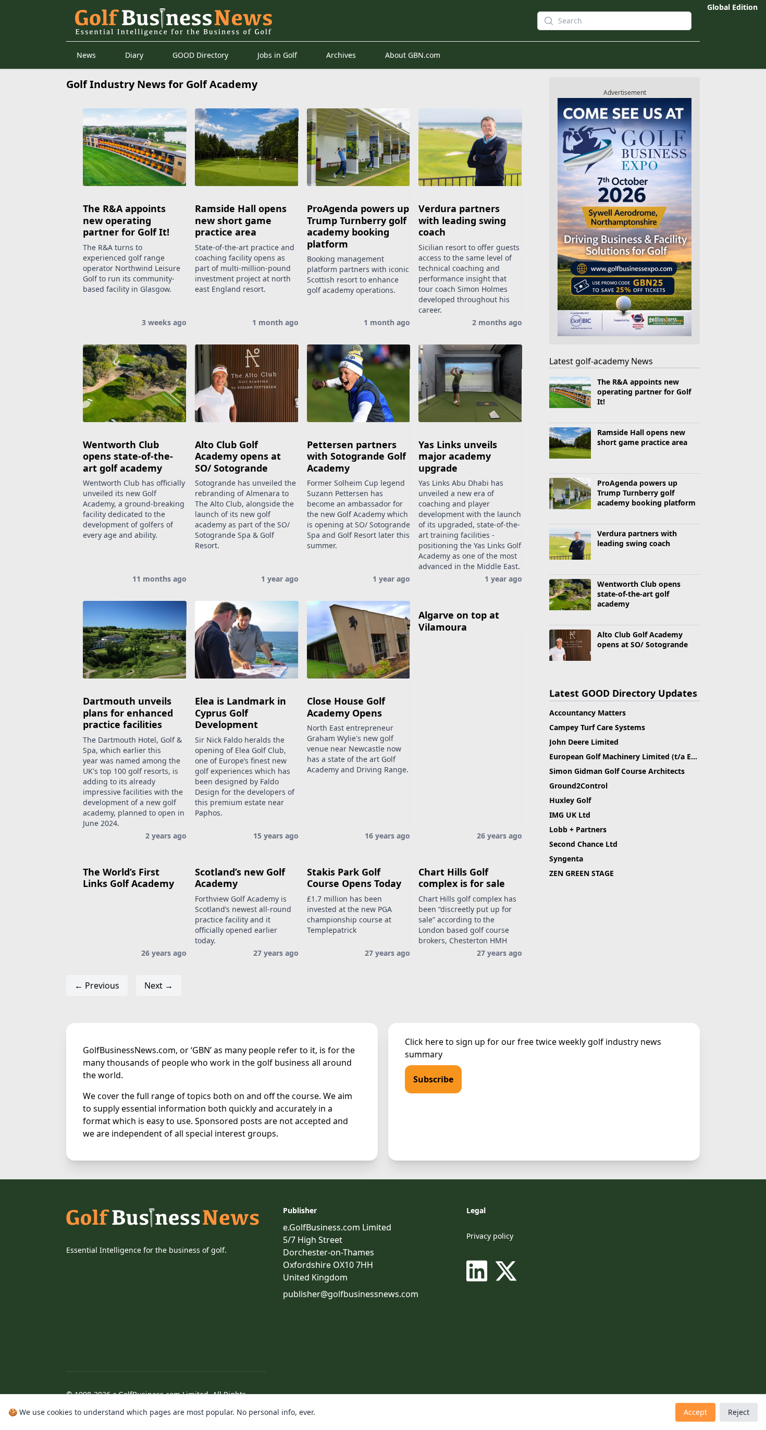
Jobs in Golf (277, 55)
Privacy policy (489, 1236)
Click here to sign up (445, 1041)
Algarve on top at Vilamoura (458, 621)
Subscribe (433, 1079)
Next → (158, 985)
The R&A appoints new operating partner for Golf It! (126, 220)
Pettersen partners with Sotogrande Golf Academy (356, 456)
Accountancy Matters (587, 713)
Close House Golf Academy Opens (346, 707)
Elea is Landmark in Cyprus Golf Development (240, 713)
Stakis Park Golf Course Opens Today (354, 878)
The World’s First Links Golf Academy (128, 878)
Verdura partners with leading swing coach (462, 220)
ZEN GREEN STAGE (581, 873)
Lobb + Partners (578, 829)
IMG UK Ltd (569, 815)
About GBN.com (412, 55)
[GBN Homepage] (297, 21)
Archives (341, 55)
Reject (738, 1412)
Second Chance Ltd (583, 844)
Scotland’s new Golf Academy (240, 878)
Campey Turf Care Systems (597, 727)
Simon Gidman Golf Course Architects (617, 771)
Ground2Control (578, 786)
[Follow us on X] (506, 1271)
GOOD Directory (200, 55)
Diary (134, 55)
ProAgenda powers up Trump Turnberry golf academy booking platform (358, 226)
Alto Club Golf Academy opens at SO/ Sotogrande (238, 456)
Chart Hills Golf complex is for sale (461, 878)
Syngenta (566, 859)
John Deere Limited (584, 742)
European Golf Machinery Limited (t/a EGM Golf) (636, 756)
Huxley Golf (570, 800)
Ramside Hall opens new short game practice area (241, 220)
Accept (695, 1412)
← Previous (97, 985)
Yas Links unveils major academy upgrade (457, 456)
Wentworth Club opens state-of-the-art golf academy (128, 456)
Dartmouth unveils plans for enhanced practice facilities (128, 713)
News (86, 55)
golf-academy (602, 361)
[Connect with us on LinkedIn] (478, 1271)
